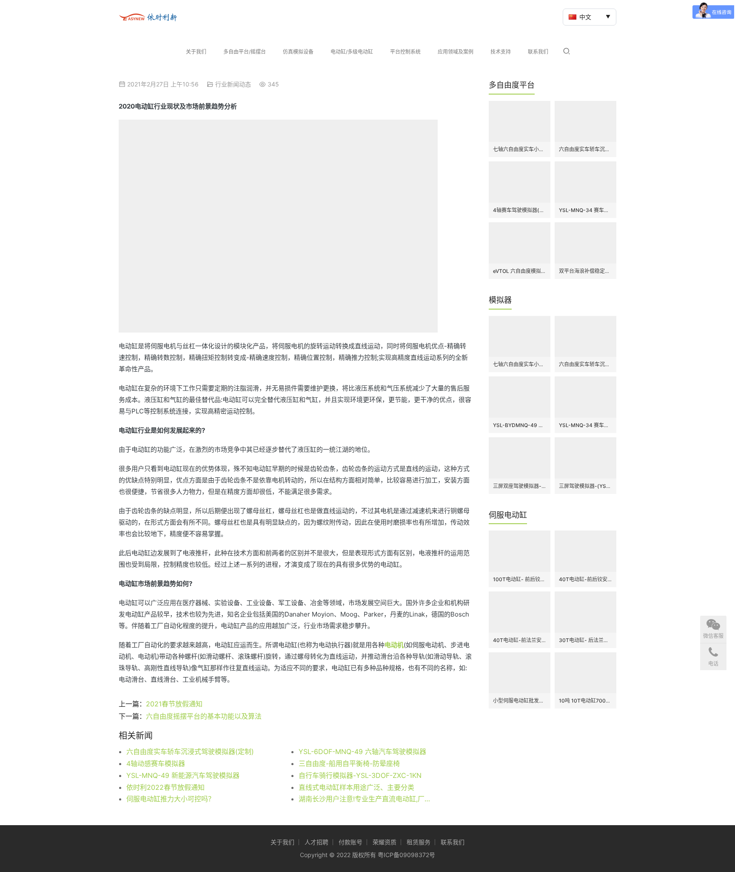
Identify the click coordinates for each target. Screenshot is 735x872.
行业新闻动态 (233, 84)
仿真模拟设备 (298, 52)
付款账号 (350, 842)
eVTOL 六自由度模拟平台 (519, 271)
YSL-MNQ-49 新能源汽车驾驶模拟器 (182, 775)
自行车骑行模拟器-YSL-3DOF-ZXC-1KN (360, 775)
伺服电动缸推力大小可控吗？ (170, 799)
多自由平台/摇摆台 (244, 52)
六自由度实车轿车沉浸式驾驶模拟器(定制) (190, 751)
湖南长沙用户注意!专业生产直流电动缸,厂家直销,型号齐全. (367, 799)
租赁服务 (418, 842)
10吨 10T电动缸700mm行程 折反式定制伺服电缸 (585, 700)
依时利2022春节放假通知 (165, 787)
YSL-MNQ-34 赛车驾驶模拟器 (585, 210)
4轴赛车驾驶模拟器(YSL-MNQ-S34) (519, 210)
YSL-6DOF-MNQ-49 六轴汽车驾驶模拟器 (362, 751)
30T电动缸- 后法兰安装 (585, 640)
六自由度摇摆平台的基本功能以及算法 (204, 716)
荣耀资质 (384, 842)
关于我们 (196, 52)
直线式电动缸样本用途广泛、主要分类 (356, 787)
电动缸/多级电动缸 (351, 52)
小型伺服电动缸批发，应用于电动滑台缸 (519, 700)
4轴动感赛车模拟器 (155, 763)
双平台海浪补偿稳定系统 (585, 271)
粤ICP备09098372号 (406, 854)
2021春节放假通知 (174, 704)
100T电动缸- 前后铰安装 (519, 579)
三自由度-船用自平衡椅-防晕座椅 (349, 763)
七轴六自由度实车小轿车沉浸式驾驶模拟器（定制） (519, 149)
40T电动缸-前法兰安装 (519, 640)
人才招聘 (316, 842)
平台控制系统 (405, 52)
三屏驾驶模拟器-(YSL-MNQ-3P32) (585, 486)
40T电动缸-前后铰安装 (585, 579)
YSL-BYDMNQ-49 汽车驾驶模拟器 (519, 425)
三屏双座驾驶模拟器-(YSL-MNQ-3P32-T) (519, 486)
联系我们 (538, 52)
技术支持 (500, 52)
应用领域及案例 (455, 52)
